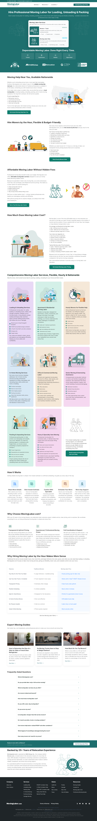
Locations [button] (54, 4)
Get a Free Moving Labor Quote (18, 205)
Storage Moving (27, 796)
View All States (65, 792)
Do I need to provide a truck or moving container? (31, 720)
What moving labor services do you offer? (29, 688)
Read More (11, 663)
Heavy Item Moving (41, 791)
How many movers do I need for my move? (30, 736)
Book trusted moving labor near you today (76, 453)
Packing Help (27, 789)
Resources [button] (45, 4)
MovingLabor (14, 803)
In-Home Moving (28, 791)
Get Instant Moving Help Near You (19, 112)
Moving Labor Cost (78, 789)
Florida (63, 785)
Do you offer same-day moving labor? (28, 704)
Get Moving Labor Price (81, 4)
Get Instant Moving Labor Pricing (62, 267)
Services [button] (36, 4)
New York (63, 789)
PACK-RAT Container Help (43, 789)
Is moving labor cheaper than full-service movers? (32, 714)
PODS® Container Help (42, 785)
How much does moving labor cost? (28, 698)
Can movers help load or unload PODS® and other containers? (35, 725)
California (54, 785)
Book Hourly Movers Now (60, 159)
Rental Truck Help (41, 794)
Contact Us (76, 787)
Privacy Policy (55, 803)
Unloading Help (27, 787)
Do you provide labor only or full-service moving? (31, 682)
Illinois (53, 787)
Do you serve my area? (24, 709)
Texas (53, 792)
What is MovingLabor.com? (25, 677)
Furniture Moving (28, 794)
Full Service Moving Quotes (80, 792)
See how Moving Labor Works (48, 615)
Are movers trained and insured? (27, 693)
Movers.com (10, 756)
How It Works (10, 787)
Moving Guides (77, 785)
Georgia (63, 787)
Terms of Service (44, 803)
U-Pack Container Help (42, 787)
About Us (9, 785)
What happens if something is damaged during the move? (34, 731)
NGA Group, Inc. (30, 754)
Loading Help (27, 785)
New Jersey (54, 789)
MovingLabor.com (12, 754)
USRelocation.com (49, 809)
